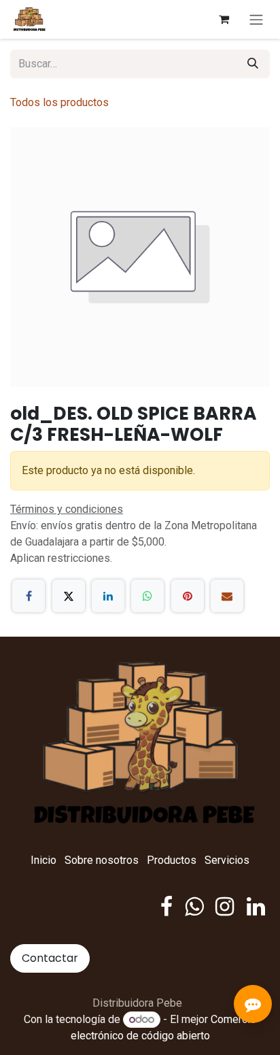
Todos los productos (59, 102)
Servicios (227, 860)
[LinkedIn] (108, 596)
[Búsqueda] (253, 64)
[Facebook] (28, 596)
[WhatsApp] (147, 596)
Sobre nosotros (102, 860)
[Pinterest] (187, 596)
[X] (68, 596)
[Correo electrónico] (227, 596)
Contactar (50, 958)
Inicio (43, 860)
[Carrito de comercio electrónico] (223, 19)
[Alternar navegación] (256, 19)
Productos (171, 860)
